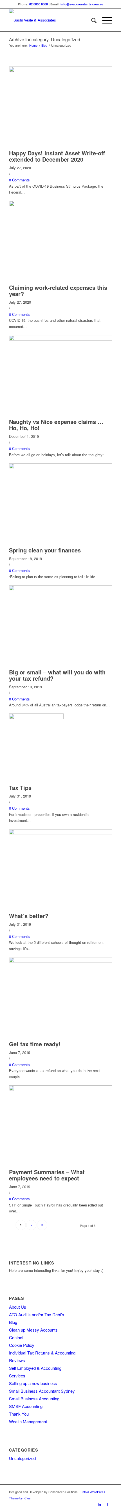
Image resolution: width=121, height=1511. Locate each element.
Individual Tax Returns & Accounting (42, 1353)
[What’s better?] (60, 833)
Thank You (19, 1414)
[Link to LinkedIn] (99, 1504)
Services (17, 1376)
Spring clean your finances (45, 550)
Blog (13, 1322)
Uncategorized (22, 1458)
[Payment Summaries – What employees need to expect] (60, 1089)
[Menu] (104, 20)
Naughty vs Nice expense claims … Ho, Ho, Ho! (56, 424)
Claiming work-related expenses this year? (58, 290)
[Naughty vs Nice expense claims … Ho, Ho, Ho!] (60, 339)
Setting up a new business (33, 1383)
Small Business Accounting (34, 1398)
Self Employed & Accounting (35, 1368)
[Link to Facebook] (108, 1504)
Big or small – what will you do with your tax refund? (57, 675)
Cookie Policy (21, 1345)
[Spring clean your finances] (60, 467)
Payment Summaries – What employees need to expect (47, 1175)
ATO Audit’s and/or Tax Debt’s (36, 1314)
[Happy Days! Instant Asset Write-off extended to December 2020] (60, 70)
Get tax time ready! (34, 1044)
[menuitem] (91, 20)
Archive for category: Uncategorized (44, 39)
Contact (16, 1337)
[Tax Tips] (36, 717)
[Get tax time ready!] (60, 961)
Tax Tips (20, 787)
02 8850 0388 (38, 4)
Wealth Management (28, 1421)
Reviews (17, 1360)
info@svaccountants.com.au (81, 4)
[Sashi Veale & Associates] (50, 20)
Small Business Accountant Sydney (42, 1391)
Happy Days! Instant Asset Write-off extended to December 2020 (57, 156)
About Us (17, 1307)
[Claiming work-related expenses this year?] (60, 204)
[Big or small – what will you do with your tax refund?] (60, 589)
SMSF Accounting (25, 1406)
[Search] (91, 20)
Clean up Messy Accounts (33, 1330)
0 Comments (19, 180)
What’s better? (28, 916)
